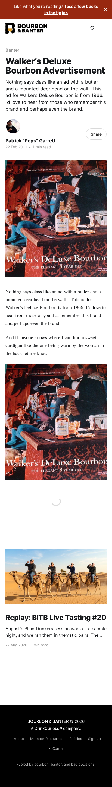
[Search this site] (92, 28)
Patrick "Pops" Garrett (30, 140)
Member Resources (46, 738)
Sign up (94, 738)
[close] (105, 9)
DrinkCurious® (48, 728)
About (19, 738)
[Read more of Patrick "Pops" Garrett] (13, 126)
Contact (59, 748)
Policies (75, 738)
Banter (12, 50)
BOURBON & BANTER (48, 721)
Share (96, 134)
